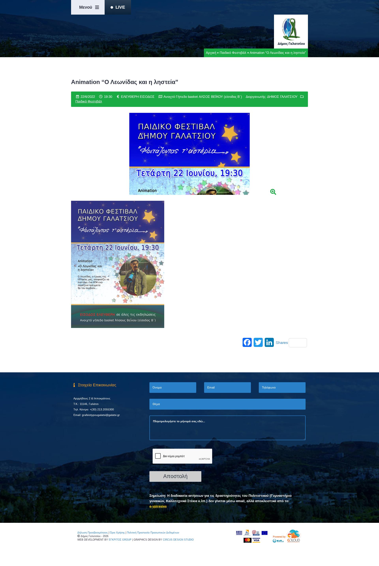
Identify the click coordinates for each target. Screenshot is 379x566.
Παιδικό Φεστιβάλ (233, 53)
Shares (282, 343)
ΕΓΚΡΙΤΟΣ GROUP (120, 539)
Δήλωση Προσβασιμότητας (92, 532)
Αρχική (211, 53)
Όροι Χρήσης (117, 532)
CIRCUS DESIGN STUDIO (178, 539)
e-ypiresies (158, 506)
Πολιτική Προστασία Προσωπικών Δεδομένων (153, 532)
